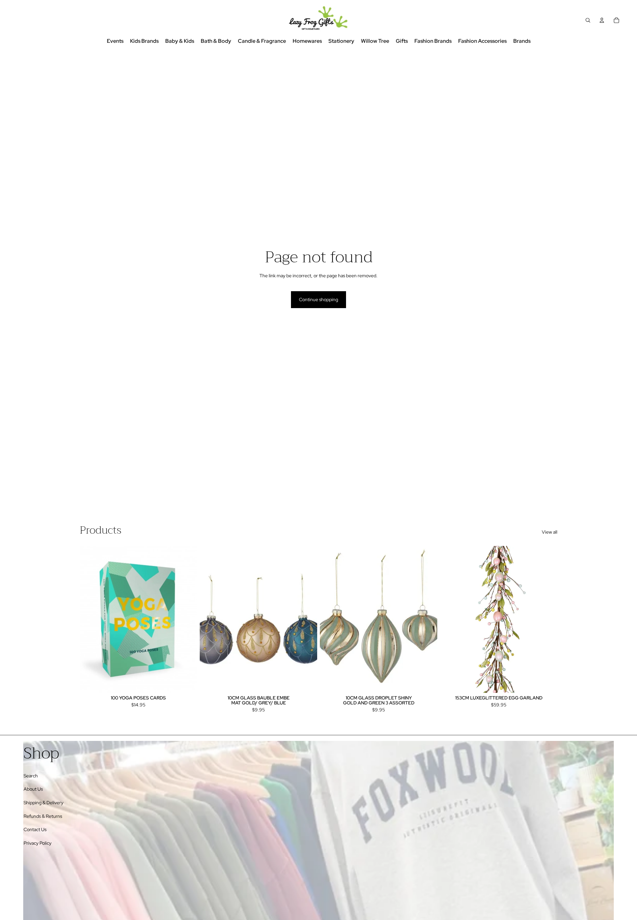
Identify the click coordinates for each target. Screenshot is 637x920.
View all (549, 532)
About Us (33, 789)
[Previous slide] (90, 619)
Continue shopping (318, 299)
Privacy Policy (37, 843)
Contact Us (35, 829)
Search (31, 776)
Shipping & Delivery (43, 803)
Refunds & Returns (43, 816)
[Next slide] (187, 619)
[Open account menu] (602, 20)
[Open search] (588, 20)
